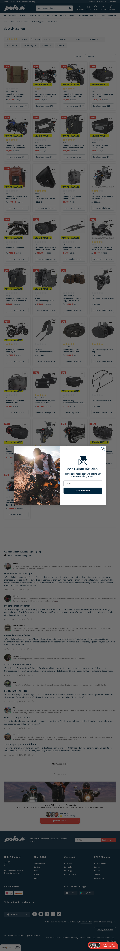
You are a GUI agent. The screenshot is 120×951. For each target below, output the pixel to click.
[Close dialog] (103, 449)
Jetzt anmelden (82, 491)
